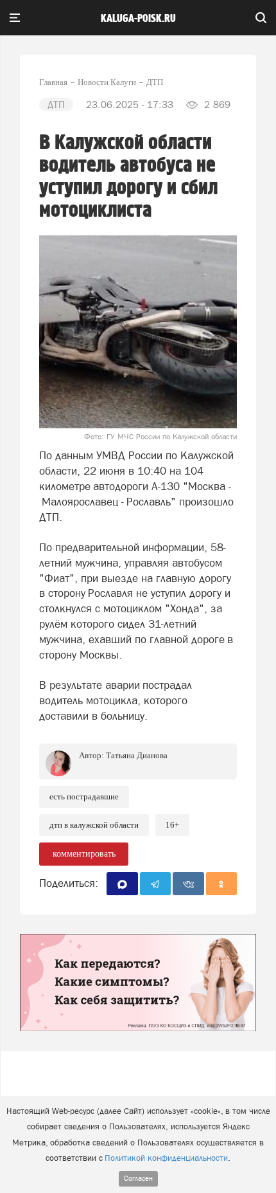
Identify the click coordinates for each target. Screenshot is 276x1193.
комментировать (84, 854)
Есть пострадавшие (84, 796)
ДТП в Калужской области (94, 825)
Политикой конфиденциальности (166, 1158)
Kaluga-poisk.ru (138, 18)
